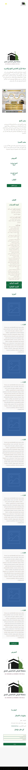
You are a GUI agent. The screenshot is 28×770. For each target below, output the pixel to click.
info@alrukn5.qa (14, 726)
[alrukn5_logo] (14, 667)
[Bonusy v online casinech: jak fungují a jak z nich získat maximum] (14, 309)
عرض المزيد (14, 643)
